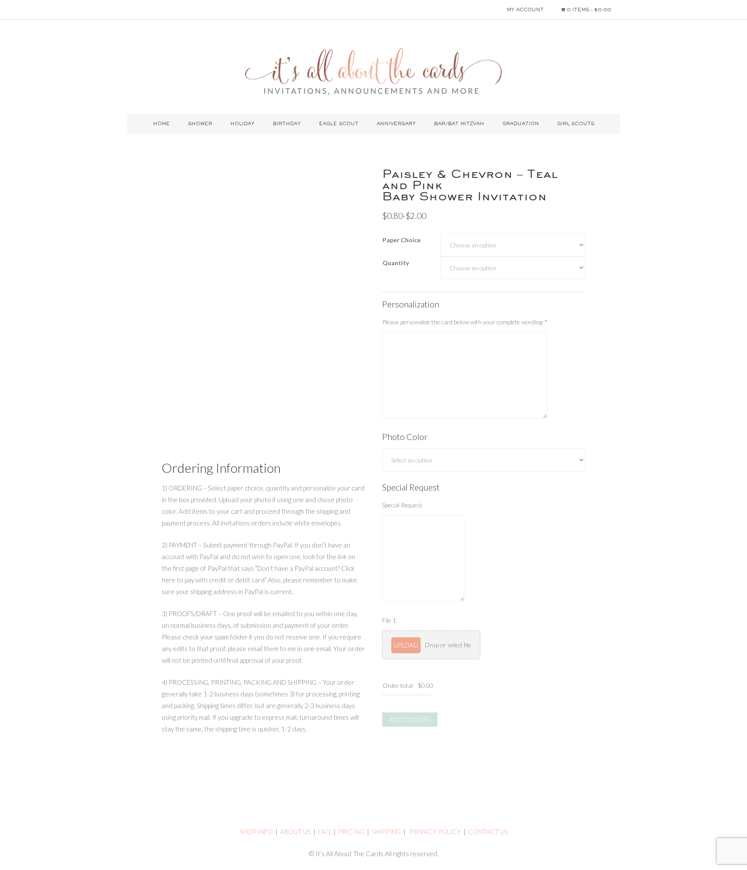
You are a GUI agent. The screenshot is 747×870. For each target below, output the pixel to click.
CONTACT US (488, 831)
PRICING (351, 831)
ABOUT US (295, 831)
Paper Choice (402, 240)
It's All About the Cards (373, 71)
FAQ (324, 831)
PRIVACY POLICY (435, 831)
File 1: (389, 620)
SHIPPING (386, 831)
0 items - (588, 9)
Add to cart (410, 719)
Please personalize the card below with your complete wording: (464, 322)
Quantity (396, 262)
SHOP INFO (256, 831)
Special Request (402, 505)
